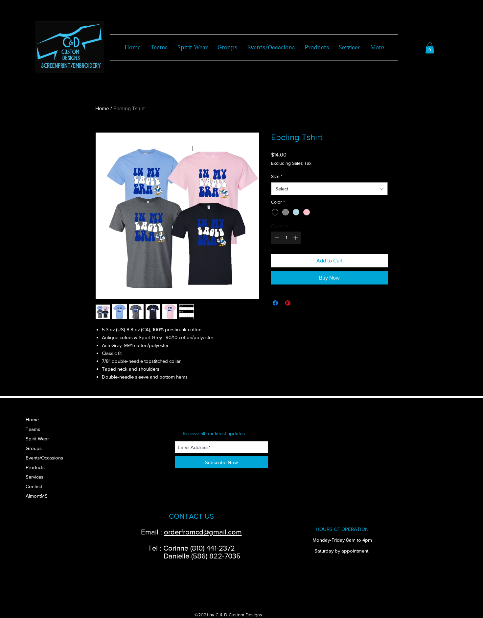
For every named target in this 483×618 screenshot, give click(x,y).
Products (35, 467)
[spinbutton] (286, 237)
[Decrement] (276, 237)
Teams (33, 429)
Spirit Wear (37, 438)
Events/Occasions (44, 457)
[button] (429, 47)
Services (34, 477)
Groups (34, 448)
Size (277, 176)
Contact (34, 486)
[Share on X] (300, 303)
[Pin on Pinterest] (288, 303)
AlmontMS (37, 496)
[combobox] (329, 188)
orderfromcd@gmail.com (203, 532)
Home (102, 108)
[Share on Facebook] (275, 303)
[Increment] (296, 237)
